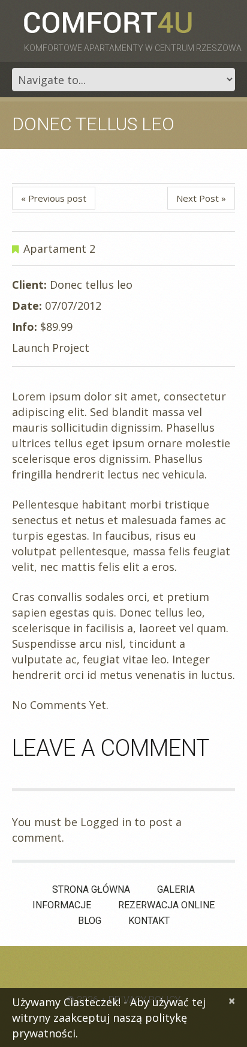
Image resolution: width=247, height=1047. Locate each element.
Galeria (176, 889)
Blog (89, 920)
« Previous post (53, 198)
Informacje (61, 905)
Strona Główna (91, 889)
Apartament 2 (59, 248)
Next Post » (201, 198)
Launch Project (50, 347)
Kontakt (149, 920)
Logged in (105, 822)
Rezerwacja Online (166, 905)
